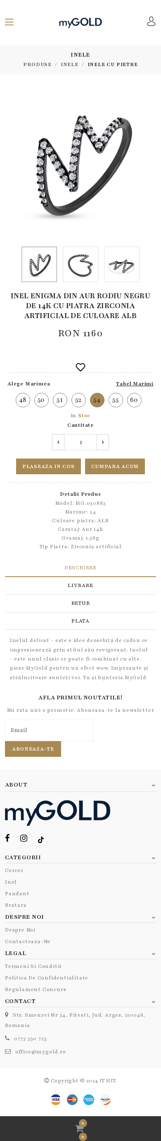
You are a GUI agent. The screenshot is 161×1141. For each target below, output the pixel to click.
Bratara (16, 905)
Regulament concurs (35, 989)
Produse (37, 64)
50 (41, 399)
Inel (11, 882)
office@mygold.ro (40, 1051)
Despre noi (20, 930)
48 (23, 399)
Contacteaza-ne (28, 941)
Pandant (17, 893)
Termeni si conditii (33, 966)
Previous (9, 163)
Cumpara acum (115, 466)
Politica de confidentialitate (46, 978)
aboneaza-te (33, 749)
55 (115, 399)
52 (78, 399)
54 (97, 399)
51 (60, 399)
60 (134, 399)
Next (151, 163)
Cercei (14, 870)
